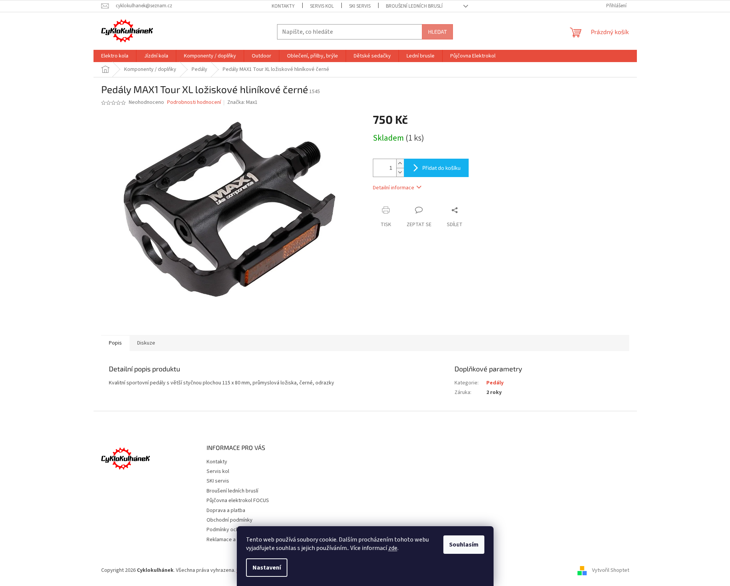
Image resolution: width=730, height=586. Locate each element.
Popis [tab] (115, 343)
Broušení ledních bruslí (414, 6)
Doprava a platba (226, 510)
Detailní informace (393, 188)
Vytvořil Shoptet (610, 570)
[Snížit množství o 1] (400, 172)
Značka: (242, 102)
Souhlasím (464, 544)
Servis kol (322, 6)
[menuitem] (115, 56)
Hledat (437, 31)
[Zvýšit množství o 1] (400, 163)
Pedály (495, 383)
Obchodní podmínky (230, 520)
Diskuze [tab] (146, 343)
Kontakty (283, 6)
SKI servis (360, 6)
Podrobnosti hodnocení (194, 102)
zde (392, 548)
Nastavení (267, 567)
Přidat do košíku (441, 167)
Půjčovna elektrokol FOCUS (238, 500)
